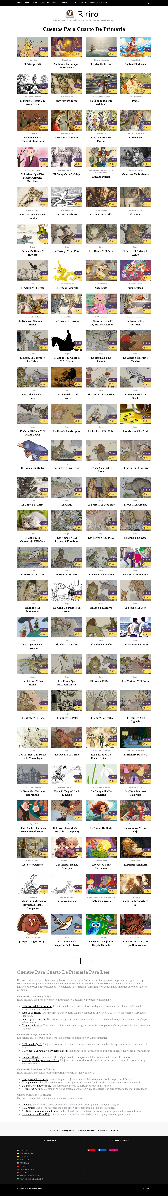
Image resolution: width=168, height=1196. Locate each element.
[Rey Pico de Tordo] (66, 83)
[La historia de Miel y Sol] (135, 884)
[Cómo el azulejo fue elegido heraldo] (101, 924)
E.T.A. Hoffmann (101, 317)
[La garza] (66, 487)
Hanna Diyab (67, 60)
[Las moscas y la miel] (135, 414)
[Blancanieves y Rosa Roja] (135, 810)
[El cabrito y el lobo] (32, 700)
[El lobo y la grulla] (101, 700)
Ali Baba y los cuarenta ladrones (40, 1111)
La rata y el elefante (135, 574)
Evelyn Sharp (135, 897)
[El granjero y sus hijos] (101, 377)
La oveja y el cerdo (67, 754)
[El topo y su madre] (32, 450)
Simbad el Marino (135, 64)
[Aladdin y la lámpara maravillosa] (66, 47)
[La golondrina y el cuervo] (66, 377)
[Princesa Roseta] (66, 884)
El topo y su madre (32, 467)
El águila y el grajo (32, 287)
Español (83, 3)
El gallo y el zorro (32, 504)
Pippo (135, 100)
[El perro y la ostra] (32, 557)
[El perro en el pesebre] (135, 450)
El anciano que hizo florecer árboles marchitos (32, 178)
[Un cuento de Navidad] (66, 304)
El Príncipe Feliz (32, 64)
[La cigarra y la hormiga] (32, 627)
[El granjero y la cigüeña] (135, 700)
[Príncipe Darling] (101, 157)
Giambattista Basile (135, 97)
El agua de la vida (101, 214)
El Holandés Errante (101, 64)
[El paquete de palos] (66, 700)
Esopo (67, 247)
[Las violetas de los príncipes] (66, 847)
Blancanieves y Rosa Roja (36, 1114)
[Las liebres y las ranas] (32, 664)
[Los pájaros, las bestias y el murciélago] (32, 737)
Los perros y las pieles (101, 537)
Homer (32, 247)
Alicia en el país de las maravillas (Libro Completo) (32, 905)
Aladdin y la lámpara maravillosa (40, 1060)
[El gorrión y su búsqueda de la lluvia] (66, 924)
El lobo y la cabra (67, 644)
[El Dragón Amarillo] (66, 270)
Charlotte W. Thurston (33, 937)
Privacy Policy (68, 1130)
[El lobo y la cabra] (66, 627)
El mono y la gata (135, 537)
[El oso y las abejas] (135, 487)
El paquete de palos (67, 717)
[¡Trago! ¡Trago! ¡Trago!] (32, 924)
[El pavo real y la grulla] (135, 377)
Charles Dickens (66, 317)
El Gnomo (135, 214)
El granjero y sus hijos (101, 394)
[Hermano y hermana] (66, 120)
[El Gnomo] (135, 197)
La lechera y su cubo (101, 431)
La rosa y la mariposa (67, 431)
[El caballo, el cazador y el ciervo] (66, 340)
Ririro (105, 172)
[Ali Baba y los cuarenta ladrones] (32, 120)
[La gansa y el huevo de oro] (135, 340)
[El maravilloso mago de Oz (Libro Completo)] (66, 810)
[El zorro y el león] (135, 590)
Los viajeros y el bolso (135, 681)
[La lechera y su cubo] (101, 414)
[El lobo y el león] (101, 627)
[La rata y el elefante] (135, 557)
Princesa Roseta (67, 901)
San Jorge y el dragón (33, 1019)
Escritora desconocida (101, 60)
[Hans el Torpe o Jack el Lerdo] (66, 774)
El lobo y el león (101, 644)
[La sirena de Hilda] (101, 810)
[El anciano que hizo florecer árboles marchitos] (32, 157)
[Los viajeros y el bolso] (135, 664)
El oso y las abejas (135, 504)
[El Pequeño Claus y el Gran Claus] (32, 83)
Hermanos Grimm (67, 97)
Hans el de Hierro (31, 1012)
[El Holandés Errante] (101, 47)
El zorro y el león (135, 607)
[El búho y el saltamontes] (32, 590)
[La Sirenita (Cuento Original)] (101, 83)
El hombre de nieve (135, 754)
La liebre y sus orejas (67, 467)
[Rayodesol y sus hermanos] (101, 847)
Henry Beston (101, 133)
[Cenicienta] (101, 270)
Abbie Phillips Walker (101, 824)
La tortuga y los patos (66, 251)
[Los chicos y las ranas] (101, 557)
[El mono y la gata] (135, 520)
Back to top (146, 1189)
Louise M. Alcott (67, 860)
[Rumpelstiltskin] (135, 270)
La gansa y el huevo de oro (36, 1085)
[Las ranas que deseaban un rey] (66, 664)
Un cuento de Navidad (67, 321)
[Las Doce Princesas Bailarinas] (135, 774)
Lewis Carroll (32, 897)
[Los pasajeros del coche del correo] (101, 737)
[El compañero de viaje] (66, 157)
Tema (35, 3)
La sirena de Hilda (101, 827)
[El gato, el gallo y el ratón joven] (32, 414)
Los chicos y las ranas (101, 574)
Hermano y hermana (67, 137)
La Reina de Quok (32, 1044)
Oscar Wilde (32, 60)
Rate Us (114, 1130)
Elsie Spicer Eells (32, 824)
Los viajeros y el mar (135, 644)
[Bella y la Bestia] (101, 884)
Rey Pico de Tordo (66, 100)
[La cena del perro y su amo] (66, 590)
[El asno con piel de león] (101, 450)
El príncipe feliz (31, 1089)
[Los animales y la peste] (32, 377)
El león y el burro (101, 607)
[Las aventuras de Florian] (101, 120)
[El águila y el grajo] (32, 270)
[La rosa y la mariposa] (66, 414)
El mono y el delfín (66, 574)
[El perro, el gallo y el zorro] (135, 234)
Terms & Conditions (86, 1130)
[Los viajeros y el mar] (135, 627)
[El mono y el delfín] (66, 557)
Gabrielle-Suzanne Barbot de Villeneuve (101, 897)
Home (19, 3)
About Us (54, 1130)
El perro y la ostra (32, 574)
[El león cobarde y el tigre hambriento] (135, 924)
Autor (55, 3)
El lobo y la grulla (101, 717)
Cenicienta (101, 287)
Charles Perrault (101, 284)
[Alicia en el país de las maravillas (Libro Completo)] (32, 884)
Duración (44, 3)
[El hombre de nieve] (135, 737)
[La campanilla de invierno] (101, 774)
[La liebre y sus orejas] (66, 450)
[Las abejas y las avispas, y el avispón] (66, 520)
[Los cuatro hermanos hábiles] (32, 197)
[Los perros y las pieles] (101, 520)
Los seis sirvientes (66, 214)
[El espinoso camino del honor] (32, 304)
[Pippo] (135, 83)
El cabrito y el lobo (33, 717)
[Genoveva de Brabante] (135, 157)
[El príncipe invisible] (135, 847)
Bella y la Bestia (101, 901)
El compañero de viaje (66, 174)
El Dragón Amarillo (67, 287)
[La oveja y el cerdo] (66, 737)
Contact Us (103, 1130)
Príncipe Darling (101, 176)
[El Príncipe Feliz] (32, 47)
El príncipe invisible (135, 864)
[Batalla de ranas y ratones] (32, 234)
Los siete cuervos (32, 864)
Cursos (64, 3)
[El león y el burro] (101, 590)
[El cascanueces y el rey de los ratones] (101, 304)
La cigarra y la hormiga (35, 1079)
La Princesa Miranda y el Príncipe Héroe (44, 1050)
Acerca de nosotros (99, 3)
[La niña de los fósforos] (135, 304)
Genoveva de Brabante (135, 174)
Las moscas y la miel (135, 431)
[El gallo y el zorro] (32, 487)
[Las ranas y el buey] (101, 234)
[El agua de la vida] (101, 197)
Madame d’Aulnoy (66, 897)
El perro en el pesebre (135, 467)
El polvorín (135, 137)
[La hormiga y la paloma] (101, 340)
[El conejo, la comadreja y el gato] (32, 520)
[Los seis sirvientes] (66, 197)
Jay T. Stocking (101, 937)
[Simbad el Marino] (135, 47)
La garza (66, 504)
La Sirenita (28, 1107)
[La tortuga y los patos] (66, 234)
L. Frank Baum (66, 824)
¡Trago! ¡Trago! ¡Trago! (32, 941)
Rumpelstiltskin (135, 287)
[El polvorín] (135, 120)
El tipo (73, 3)
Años (27, 3)
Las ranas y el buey (101, 251)
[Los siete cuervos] (32, 847)
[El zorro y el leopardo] (101, 487)
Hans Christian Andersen (32, 97)
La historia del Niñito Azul (37, 1006)
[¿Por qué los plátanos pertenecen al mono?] (32, 810)
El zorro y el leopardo (101, 504)
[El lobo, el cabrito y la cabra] (32, 340)
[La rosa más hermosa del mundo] (32, 774)
